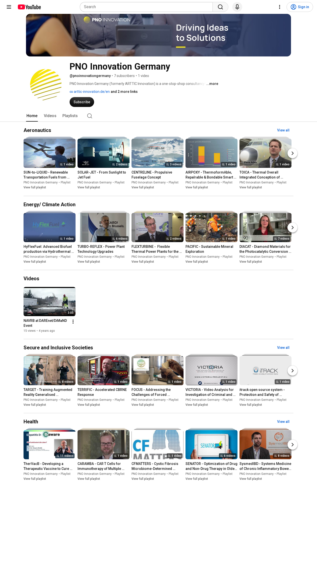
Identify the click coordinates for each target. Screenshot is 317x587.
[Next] (292, 153)
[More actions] (73, 322)
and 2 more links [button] (124, 92)
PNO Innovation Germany (41, 182)
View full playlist (35, 187)
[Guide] (9, 7)
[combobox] (147, 7)
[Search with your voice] (237, 7)
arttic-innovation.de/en (91, 92)
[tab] (32, 116)
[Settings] (280, 7)
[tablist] (158, 116)
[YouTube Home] (29, 7)
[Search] (220, 7)
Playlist (66, 182)
